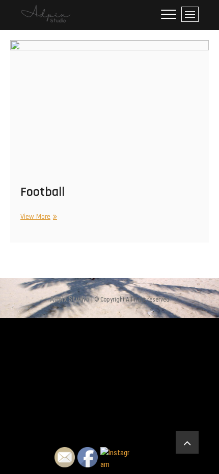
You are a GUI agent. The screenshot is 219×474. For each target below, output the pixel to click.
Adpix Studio (70, 299)
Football (42, 192)
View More (37, 217)
